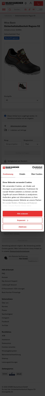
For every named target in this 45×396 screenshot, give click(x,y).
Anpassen (21, 220)
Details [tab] (22, 174)
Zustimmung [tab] (8, 174)
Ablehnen (22, 227)
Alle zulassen (22, 214)
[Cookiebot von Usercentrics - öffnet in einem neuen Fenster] (32, 167)
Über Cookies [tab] (36, 174)
